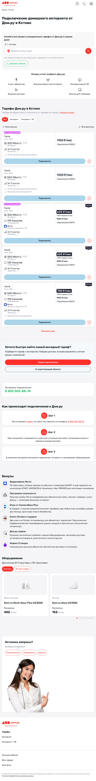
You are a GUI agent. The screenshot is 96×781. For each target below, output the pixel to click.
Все (5, 119)
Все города (7, 760)
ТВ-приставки (22, 569)
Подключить (45, 161)
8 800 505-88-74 (18, 391)
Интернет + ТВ (28, 119)
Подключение (13, 652)
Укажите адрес (67, 112)
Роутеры (8, 569)
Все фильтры (88, 127)
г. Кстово (12, 44)
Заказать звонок (18, 63)
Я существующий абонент (48, 369)
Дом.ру (4, 10)
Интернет (14, 119)
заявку (30, 421)
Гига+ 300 (8, 139)
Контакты (6, 765)
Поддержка (29, 652)
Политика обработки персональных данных (18, 776)
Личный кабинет (10, 755)
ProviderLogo (11, 4)
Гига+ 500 (8, 173)
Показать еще (48, 331)
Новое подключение (48, 362)
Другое (42, 652)
